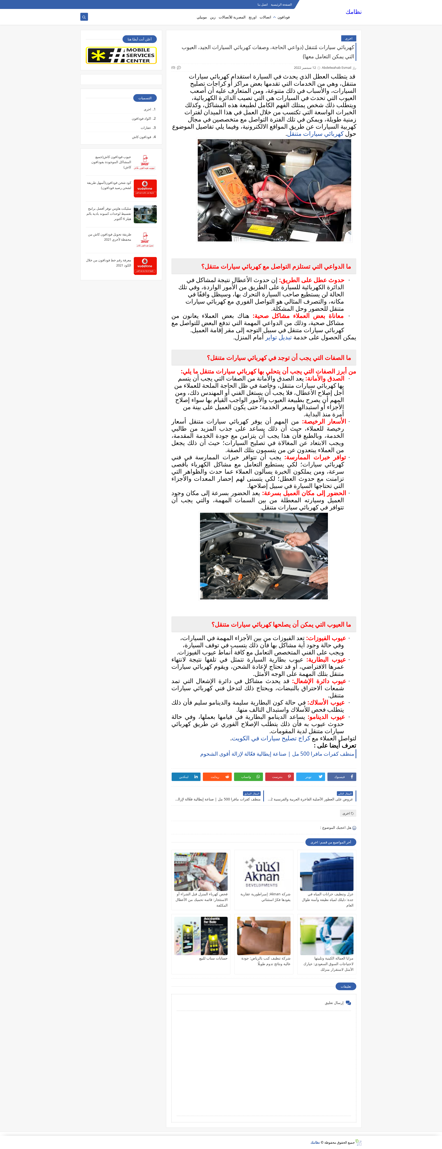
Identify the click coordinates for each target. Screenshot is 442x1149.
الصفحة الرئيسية (281, 4)
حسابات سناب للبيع (213, 958)
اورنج (253, 17)
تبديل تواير (278, 337)
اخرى (348, 38)
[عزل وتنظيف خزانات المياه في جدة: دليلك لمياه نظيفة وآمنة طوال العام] (326, 872)
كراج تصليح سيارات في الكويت (271, 738)
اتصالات (265, 17)
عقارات (146, 127)
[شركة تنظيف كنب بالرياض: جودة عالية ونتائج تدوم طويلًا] (264, 936)
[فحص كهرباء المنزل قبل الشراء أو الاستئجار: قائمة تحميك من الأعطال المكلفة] (201, 872)
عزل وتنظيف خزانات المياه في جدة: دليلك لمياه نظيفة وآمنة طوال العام (327, 899)
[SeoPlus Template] (358, 1142)
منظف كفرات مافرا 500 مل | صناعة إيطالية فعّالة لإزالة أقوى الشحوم (277, 753)
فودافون (284, 17)
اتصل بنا (263, 4)
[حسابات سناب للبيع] (201, 936)
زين (213, 17)
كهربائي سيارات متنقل (315, 133)
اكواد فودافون (141, 118)
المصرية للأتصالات (232, 17)
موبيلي (202, 17)
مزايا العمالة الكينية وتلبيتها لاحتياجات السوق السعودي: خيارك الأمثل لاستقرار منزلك (328, 964)
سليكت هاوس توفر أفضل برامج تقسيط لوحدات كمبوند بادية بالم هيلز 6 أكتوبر (108, 213)
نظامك (354, 12)
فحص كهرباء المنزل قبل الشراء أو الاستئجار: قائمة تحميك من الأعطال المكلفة (201, 899)
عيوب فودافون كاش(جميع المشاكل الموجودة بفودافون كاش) (111, 161)
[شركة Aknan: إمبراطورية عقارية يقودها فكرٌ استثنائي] (264, 872)
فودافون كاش (141, 137)
